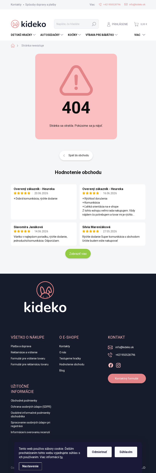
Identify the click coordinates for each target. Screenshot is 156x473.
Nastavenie (30, 466)
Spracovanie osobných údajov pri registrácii (30, 424)
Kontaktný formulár (126, 378)
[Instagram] (118, 364)
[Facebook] (111, 364)
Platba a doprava (21, 346)
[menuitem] (24, 35)
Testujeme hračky (70, 358)
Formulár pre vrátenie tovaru (28, 358)
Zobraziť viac (78, 254)
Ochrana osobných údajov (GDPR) (31, 406)
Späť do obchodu (78, 155)
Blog (62, 370)
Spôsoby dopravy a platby (40, 4)
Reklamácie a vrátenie (24, 352)
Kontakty (16, 4)
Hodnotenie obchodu (78, 172)
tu (61, 457)
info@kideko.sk (124, 347)
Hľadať (94, 24)
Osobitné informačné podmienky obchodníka (30, 414)
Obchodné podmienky (24, 400)
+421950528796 (125, 354)
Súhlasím (125, 452)
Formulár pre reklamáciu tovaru (30, 364)
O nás (62, 352)
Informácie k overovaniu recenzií (30, 432)
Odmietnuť (99, 452)
